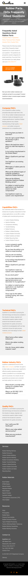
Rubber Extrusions (7, 453)
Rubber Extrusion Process (9, 519)
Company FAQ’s (6, 37)
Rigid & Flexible (6, 493)
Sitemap (4, 557)
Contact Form (6, 550)
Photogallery (5, 513)
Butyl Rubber (5, 482)
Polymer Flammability (8, 517)
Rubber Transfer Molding (9, 462)
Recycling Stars (6, 471)
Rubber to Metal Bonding (9, 464)
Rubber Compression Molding (10, 460)
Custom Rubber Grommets (9, 466)
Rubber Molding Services (9, 451)
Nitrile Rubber (6, 491)
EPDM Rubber (6, 484)
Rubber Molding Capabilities (10, 526)
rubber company (9, 367)
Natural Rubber (6, 486)
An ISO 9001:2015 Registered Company (13, 554)
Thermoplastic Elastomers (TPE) (11, 497)
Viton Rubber (5, 500)
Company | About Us (10, 19)
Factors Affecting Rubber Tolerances (12, 524)
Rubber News (6, 515)
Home (4, 19)
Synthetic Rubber (7, 495)
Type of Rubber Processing (9, 522)
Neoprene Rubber (7, 488)
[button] (14, 133)
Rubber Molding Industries (9, 528)
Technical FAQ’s (10, 40)
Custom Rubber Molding (9, 455)
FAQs (3, 510)
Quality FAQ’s (14, 42)
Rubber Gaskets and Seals (9, 469)
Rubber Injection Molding (9, 457)
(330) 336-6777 (12, 62)
